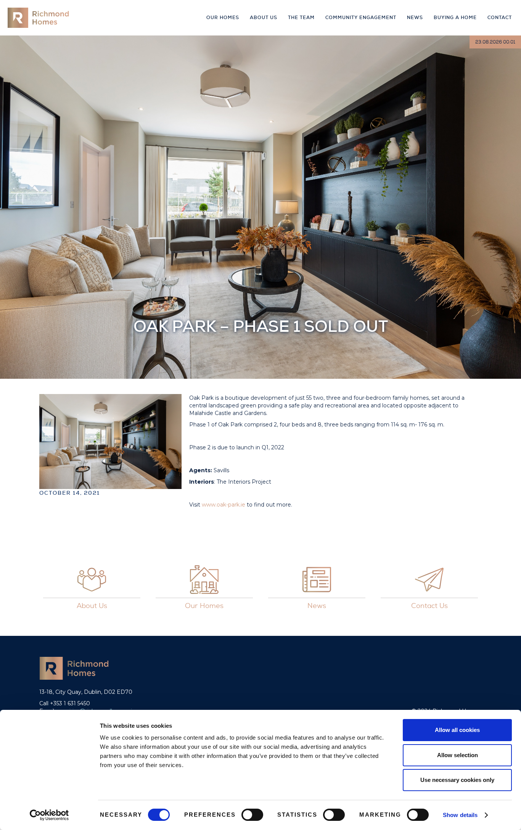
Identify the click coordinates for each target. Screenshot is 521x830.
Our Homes (222, 17)
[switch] (252, 815)
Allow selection (457, 755)
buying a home (455, 17)
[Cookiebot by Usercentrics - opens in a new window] (49, 815)
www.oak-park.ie (224, 504)
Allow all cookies (457, 730)
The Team (301, 17)
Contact (499, 17)
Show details (460, 815)
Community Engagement (360, 17)
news (415, 17)
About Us (263, 17)
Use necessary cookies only (457, 780)
